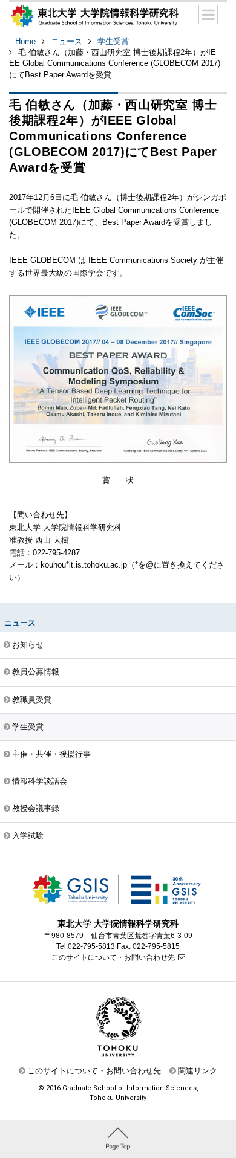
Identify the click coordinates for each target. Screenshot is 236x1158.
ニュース (66, 41)
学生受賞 (113, 41)
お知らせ (28, 644)
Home (25, 41)
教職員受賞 (31, 699)
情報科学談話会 (39, 781)
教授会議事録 (35, 808)
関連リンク (197, 1070)
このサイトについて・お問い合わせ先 (113, 957)
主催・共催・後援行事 (51, 754)
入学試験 (28, 835)
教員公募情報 (35, 671)
